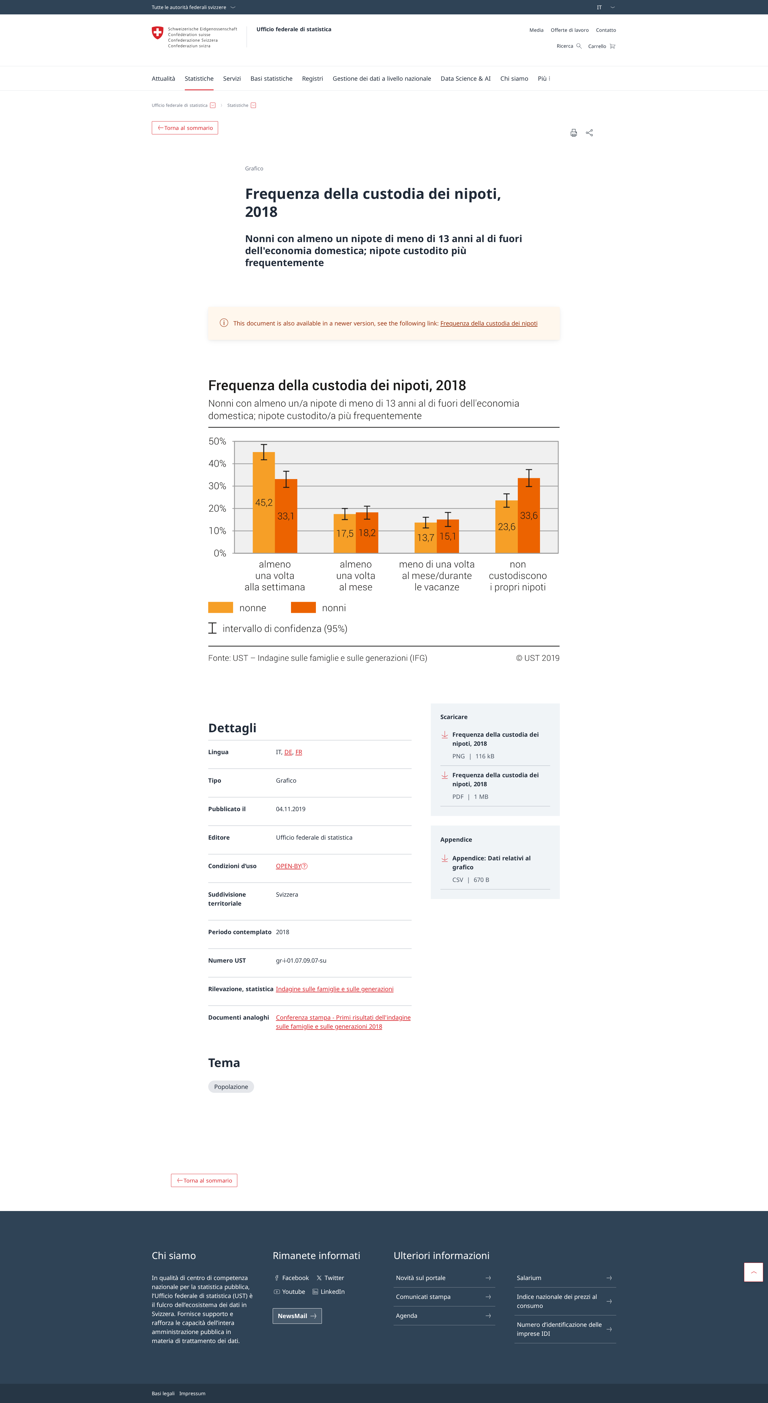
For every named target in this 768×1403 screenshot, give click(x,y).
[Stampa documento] (573, 132)
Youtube (293, 1292)
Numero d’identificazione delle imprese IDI (559, 1329)
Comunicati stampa (423, 1297)
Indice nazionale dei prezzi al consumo (557, 1301)
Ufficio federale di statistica (294, 29)
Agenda (406, 1316)
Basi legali (163, 1393)
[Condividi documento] (589, 132)
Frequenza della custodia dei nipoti (489, 323)
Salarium (529, 1278)
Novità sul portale (421, 1278)
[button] (163, 78)
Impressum (192, 1393)
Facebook (295, 1278)
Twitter (334, 1278)
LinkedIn (333, 1292)
